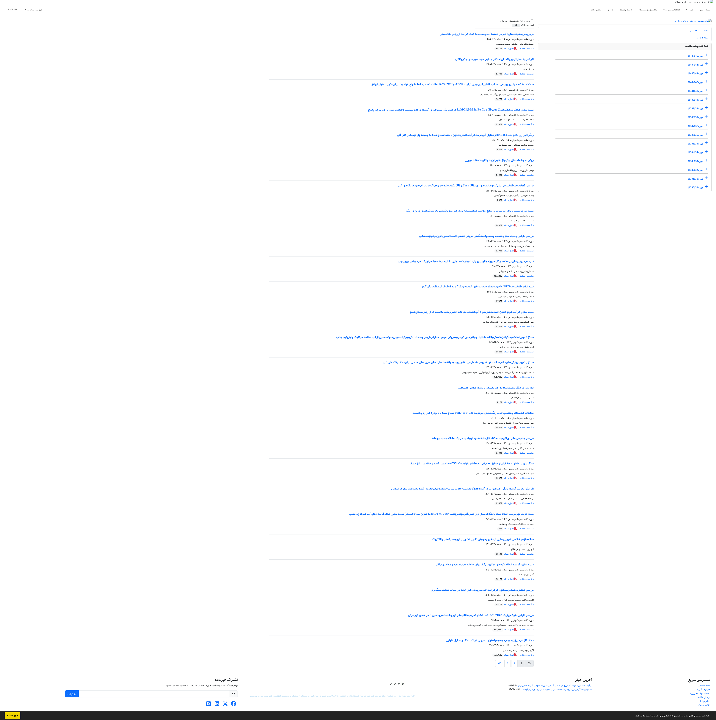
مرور (690, 9)
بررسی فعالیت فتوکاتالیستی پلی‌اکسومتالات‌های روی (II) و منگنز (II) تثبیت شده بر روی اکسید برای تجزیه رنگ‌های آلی (466, 185)
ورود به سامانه (34, 9)
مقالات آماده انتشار (699, 30)
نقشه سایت (704, 704)
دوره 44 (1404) (695, 64)
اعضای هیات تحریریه (700, 693)
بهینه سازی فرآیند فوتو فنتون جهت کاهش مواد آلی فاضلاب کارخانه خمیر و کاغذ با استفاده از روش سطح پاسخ (472, 312)
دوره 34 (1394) (695, 152)
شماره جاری (702, 37)
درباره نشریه (703, 689)
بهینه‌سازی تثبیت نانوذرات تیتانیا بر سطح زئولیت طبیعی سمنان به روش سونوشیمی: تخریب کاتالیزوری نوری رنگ (470, 210)
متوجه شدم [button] (12, 715)
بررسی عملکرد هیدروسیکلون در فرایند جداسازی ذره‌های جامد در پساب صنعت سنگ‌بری (482, 590)
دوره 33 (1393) (695, 161)
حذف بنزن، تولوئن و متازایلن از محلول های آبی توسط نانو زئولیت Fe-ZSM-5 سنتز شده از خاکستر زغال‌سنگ (472, 463)
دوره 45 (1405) (695, 55)
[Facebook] (234, 704)
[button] (634, 716)
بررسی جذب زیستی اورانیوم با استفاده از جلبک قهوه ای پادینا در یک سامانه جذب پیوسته (483, 438)
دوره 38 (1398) (695, 117)
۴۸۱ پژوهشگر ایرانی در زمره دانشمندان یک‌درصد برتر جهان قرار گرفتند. (556, 689)
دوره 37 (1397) (695, 126)
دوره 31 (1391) (695, 178)
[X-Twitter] (225, 704)
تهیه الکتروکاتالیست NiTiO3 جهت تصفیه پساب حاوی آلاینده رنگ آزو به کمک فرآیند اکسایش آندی (477, 286)
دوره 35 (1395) (695, 143)
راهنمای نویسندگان (647, 9)
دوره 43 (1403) (695, 73)
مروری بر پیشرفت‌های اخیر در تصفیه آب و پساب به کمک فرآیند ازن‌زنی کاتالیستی (487, 34)
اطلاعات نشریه (672, 9)
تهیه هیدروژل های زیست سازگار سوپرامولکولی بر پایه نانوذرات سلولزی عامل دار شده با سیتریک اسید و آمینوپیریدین (466, 261)
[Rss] (209, 704)
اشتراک (71, 694)
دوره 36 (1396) (695, 134)
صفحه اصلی (705, 9)
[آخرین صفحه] (499, 663)
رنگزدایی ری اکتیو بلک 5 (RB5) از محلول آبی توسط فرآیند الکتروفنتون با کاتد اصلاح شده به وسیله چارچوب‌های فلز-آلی (465, 135)
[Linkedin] (217, 704)
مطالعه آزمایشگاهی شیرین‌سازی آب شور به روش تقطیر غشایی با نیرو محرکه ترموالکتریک (483, 539)
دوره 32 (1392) (695, 169)
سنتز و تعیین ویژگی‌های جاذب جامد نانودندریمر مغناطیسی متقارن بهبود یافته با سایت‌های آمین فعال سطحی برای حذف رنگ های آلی (459, 362)
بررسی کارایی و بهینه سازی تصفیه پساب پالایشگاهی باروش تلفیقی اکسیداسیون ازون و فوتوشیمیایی (476, 236)
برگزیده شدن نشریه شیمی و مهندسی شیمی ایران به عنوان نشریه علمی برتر (555, 685)
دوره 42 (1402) (695, 82)
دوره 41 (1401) (695, 91)
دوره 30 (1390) (695, 187)
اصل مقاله (505, 48)
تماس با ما (596, 9)
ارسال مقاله (626, 9)
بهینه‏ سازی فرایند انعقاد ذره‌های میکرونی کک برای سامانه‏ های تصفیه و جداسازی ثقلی (484, 564)
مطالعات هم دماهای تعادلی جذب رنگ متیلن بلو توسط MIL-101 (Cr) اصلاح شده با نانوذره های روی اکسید (473, 413)
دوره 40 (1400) (695, 99)
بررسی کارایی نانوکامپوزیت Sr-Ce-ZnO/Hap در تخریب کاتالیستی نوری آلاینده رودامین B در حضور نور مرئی (471, 615)
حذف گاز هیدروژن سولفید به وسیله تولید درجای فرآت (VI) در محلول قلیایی (490, 640)
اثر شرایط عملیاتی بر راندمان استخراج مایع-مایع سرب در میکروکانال (494, 59)
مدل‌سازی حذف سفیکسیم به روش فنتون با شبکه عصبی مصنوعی (496, 387)
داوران (610, 9)
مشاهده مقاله (527, 48)
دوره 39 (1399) (695, 108)
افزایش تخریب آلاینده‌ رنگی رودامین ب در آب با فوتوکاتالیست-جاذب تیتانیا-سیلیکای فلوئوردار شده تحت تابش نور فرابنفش (462, 488)
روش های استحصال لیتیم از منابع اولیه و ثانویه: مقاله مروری (499, 160)
